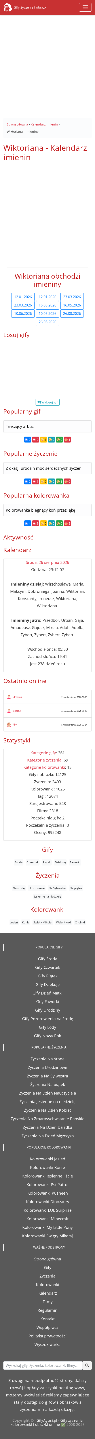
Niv (15, 724)
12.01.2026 (23, 296)
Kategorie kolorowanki (44, 767)
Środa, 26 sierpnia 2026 (47, 562)
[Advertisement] (47, 63)
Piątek (47, 862)
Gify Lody (47, 1027)
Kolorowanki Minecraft (47, 1218)
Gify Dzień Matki (47, 993)
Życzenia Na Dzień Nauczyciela (47, 1093)
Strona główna (47, 1259)
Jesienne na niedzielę (47, 896)
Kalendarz (47, 1293)
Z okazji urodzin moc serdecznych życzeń (44, 468)
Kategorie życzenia (44, 760)
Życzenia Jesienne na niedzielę (47, 1101)
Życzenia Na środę (47, 1058)
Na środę (19, 888)
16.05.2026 (47, 305)
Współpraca (47, 1327)
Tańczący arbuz (20, 426)
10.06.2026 (23, 313)
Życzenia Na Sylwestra (47, 1076)
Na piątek (76, 888)
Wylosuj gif (49, 402)
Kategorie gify (43, 752)
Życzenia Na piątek (47, 1084)
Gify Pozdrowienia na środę (47, 1018)
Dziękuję (60, 862)
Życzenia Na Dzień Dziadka (47, 1127)
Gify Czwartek (47, 967)
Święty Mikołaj (42, 922)
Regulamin (47, 1310)
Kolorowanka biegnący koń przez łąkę (40, 510)
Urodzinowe (37, 888)
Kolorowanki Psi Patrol (47, 1184)
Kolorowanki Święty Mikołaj (47, 1235)
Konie (25, 922)
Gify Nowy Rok (47, 1035)
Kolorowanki (47, 1284)
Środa (19, 862)
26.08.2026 (72, 313)
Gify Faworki (47, 1001)
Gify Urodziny (47, 1010)
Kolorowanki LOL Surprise (48, 1210)
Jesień (14, 922)
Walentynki (63, 922)
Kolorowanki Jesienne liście (47, 1176)
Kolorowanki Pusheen (47, 1193)
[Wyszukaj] (87, 1365)
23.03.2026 (72, 296)
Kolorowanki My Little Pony (47, 1227)
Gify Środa (47, 958)
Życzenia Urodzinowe (47, 1067)
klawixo (17, 697)
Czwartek (33, 862)
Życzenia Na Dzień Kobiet (47, 1110)
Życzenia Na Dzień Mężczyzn (47, 1135)
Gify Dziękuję (48, 984)
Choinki (80, 922)
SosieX (17, 710)
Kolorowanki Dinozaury (47, 1201)
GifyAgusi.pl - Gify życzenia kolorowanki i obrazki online (47, 1422)
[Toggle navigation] (85, 7)
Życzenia (47, 1276)
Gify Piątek (47, 975)
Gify (47, 1267)
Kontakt (47, 1318)
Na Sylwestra (57, 888)
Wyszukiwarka (47, 1344)
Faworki (75, 862)
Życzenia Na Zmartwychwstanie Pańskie (47, 1118)
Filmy (48, 1301)
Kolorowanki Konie (47, 1167)
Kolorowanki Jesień (47, 1158)
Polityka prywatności (47, 1336)
